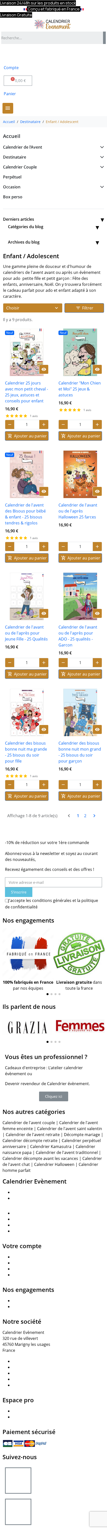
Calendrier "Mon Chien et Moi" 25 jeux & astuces (79, 389)
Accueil (11, 136)
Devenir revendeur (30, 1411)
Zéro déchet (23, 1300)
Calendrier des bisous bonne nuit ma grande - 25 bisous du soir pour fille (26, 752)
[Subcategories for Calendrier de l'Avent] (101, 147)
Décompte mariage (82, 1134)
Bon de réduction (28, 1274)
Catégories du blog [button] (25, 226)
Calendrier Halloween (54, 1164)
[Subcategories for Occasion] (101, 187)
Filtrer (84, 308)
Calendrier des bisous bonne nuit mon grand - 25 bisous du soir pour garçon (79, 752)
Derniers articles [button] (18, 219)
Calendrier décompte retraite (29, 1140)
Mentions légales (28, 1367)
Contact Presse (26, 1225)
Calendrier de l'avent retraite (33, 1134)
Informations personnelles (37, 1257)
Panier (10, 93)
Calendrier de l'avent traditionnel (67, 1152)
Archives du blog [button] (24, 242)
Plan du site (23, 1361)
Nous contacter (27, 1213)
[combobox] (50, 38)
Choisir (12, 308)
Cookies (19, 1385)
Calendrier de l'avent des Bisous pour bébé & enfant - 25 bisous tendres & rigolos (25, 514)
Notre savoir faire (28, 1198)
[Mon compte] (10, 54)
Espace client (24, 1219)
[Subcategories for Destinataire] (101, 157)
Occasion (11, 187)
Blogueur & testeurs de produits (42, 1231)
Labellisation (24, 1306)
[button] (7, 963)
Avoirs (18, 1269)
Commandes (24, 1263)
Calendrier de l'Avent (22, 147)
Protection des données (34, 1373)
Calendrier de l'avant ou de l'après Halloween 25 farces (77, 511)
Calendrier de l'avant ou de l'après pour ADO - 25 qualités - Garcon (77, 636)
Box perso (12, 197)
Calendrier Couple (20, 167)
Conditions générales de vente (40, 1379)
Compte (11, 67)
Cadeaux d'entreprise (32, 1417)
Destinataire (14, 157)
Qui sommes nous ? (30, 1192)
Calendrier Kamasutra (50, 1146)
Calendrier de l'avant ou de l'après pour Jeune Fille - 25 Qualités (26, 633)
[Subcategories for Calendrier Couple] (101, 167)
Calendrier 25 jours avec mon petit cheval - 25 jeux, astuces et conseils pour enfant (26, 392)
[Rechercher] (104, 38)
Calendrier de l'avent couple (28, 1122)
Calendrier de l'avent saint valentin (69, 1128)
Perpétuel (12, 177)
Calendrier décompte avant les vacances (40, 1158)
